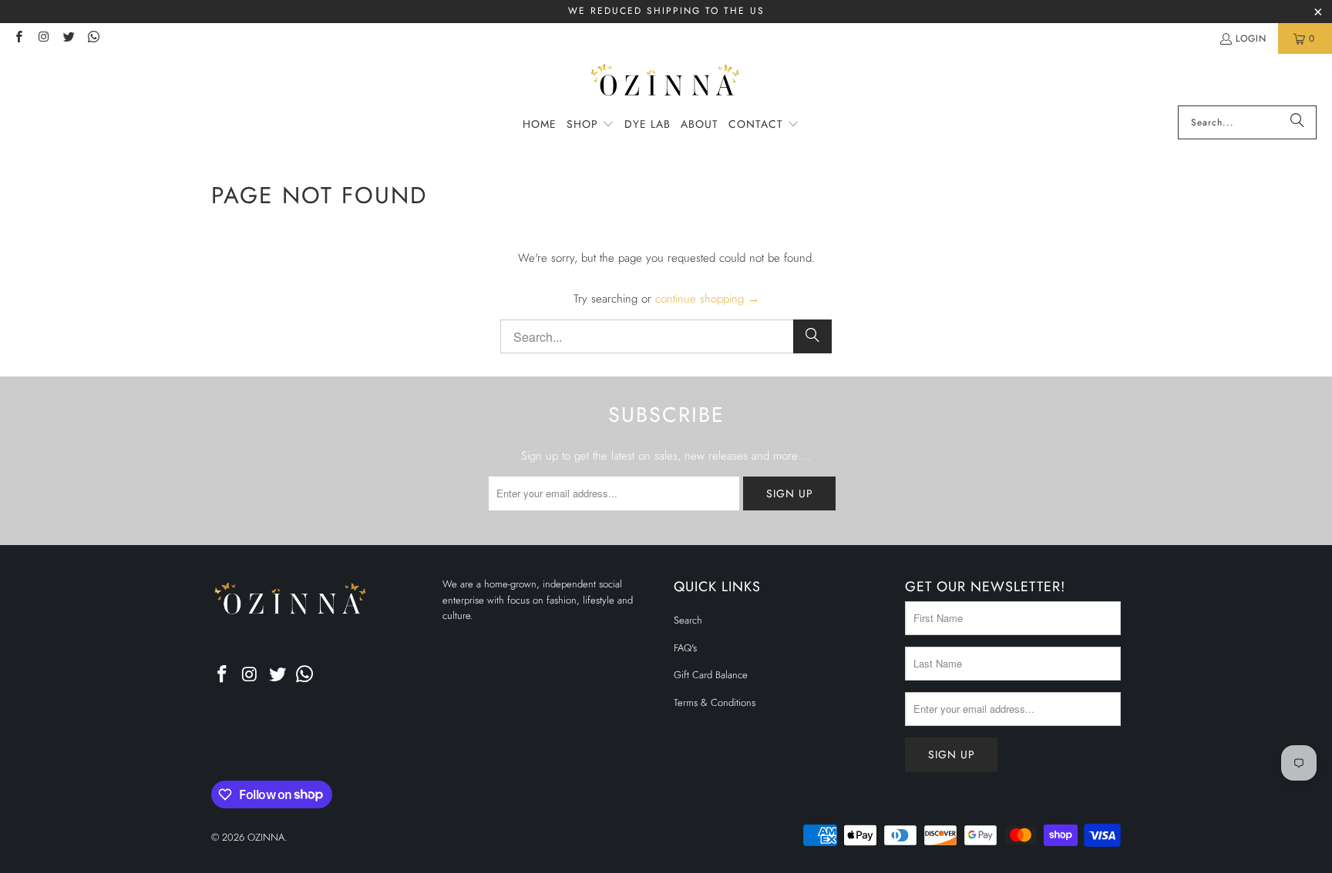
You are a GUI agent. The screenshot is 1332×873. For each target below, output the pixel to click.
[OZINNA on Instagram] (42, 38)
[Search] (1297, 122)
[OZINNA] (666, 83)
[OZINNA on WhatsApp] (92, 38)
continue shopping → (707, 298)
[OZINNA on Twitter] (68, 38)
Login (1251, 38)
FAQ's (685, 648)
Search (688, 620)
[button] (590, 124)
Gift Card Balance (711, 674)
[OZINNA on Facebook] (18, 38)
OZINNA (265, 837)
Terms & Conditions (714, 702)
